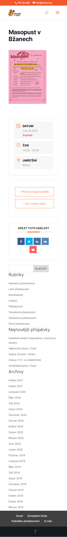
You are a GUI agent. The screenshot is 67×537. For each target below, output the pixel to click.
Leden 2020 (16, 449)
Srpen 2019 (15, 478)
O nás (48, 521)
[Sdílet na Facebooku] (21, 241)
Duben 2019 (16, 501)
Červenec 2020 (18, 414)
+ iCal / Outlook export (34, 203)
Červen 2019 (16, 489)
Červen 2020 (16, 420)
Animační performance (22, 283)
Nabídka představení (25, 521)
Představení (16, 306)
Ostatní (13, 300)
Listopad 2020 (17, 391)
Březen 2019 (16, 507)
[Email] (33, 249)
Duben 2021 (16, 386)
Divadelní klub (37, 516)
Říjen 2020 (15, 397)
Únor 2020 (15, 443)
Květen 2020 (16, 426)
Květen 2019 (16, 495)
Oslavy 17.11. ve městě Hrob (25, 359)
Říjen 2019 (15, 466)
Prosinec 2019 (17, 455)
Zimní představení (19, 323)
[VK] (45, 241)
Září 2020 (14, 403)
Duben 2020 (16, 432)
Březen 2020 (16, 437)
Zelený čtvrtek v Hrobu (22, 354)
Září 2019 (14, 472)
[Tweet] (29, 241)
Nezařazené (16, 294)
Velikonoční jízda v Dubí (22, 348)
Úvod (19, 516)
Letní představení (19, 289)
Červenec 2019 (17, 484)
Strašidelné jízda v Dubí (22, 365)
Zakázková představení (22, 317)
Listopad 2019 (17, 461)
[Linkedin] (37, 241)
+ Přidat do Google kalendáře (34, 191)
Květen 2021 (16, 380)
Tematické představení (22, 312)
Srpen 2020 (15, 409)
